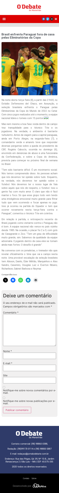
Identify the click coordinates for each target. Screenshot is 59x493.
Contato (26, 478)
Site (5, 375)
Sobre (34, 478)
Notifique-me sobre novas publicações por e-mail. (29, 402)
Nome (7, 351)
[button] (4, 19)
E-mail (7, 363)
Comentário (10, 312)
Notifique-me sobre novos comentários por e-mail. (29, 391)
